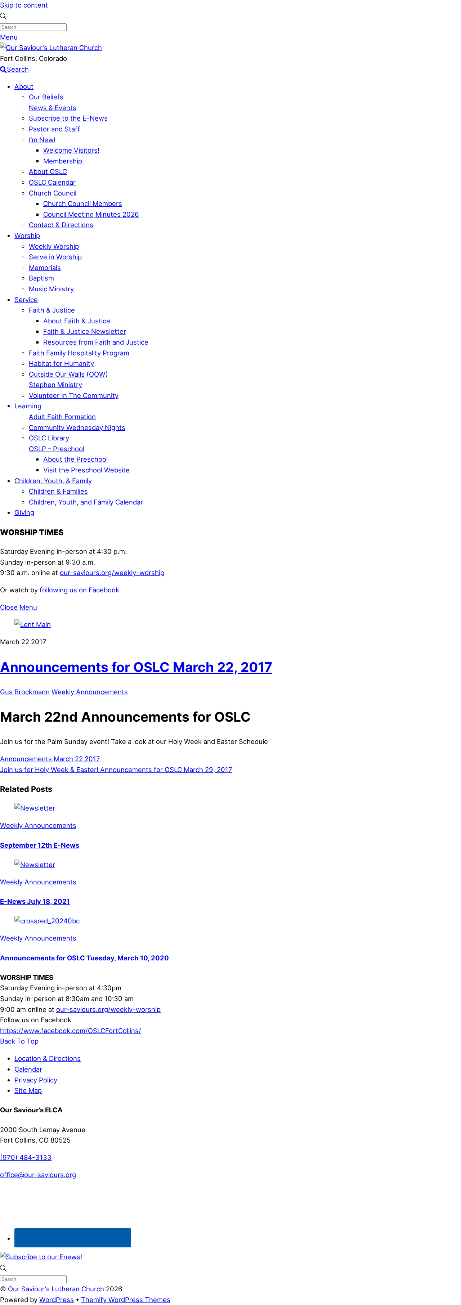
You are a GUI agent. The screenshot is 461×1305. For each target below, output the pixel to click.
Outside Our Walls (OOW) (68, 374)
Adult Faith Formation (62, 417)
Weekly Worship (54, 246)
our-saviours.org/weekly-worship (112, 573)
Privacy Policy (35, 1080)
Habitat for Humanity (61, 363)
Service (26, 300)
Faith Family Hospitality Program (79, 353)
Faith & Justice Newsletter (84, 331)
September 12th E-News (39, 845)
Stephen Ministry (55, 385)
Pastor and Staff (54, 129)
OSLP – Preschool (56, 449)
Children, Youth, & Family (53, 481)
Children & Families (58, 491)
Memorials (45, 268)
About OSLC (48, 171)
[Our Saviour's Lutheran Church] (51, 47)
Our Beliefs (46, 97)
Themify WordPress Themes (125, 1300)
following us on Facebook (79, 590)
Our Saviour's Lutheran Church (56, 1289)
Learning (27, 406)
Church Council (52, 193)
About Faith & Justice (76, 321)
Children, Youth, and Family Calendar (86, 502)
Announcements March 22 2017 (50, 759)
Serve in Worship (55, 257)
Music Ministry (51, 289)
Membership (62, 161)
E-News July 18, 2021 (35, 901)
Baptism (41, 278)
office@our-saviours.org (38, 1175)
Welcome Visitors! (71, 150)
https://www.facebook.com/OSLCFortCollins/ (70, 1031)
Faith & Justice (52, 310)
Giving (24, 512)
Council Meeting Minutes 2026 (91, 214)
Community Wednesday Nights (77, 427)
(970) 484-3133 (26, 1157)
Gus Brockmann (25, 692)
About (23, 86)
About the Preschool (75, 459)
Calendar (28, 1069)
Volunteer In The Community (73, 395)
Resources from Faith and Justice (95, 342)
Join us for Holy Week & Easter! (49, 769)
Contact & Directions (61, 225)
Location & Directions (47, 1058)
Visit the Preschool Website (86, 470)
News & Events (52, 108)
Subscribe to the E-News (68, 118)
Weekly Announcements (90, 692)
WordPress (56, 1300)
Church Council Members (82, 203)
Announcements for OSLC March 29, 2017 (165, 769)
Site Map (28, 1090)
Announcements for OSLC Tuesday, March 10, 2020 (84, 958)
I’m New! (42, 140)
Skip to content (24, 5)
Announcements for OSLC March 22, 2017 (136, 667)
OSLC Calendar (52, 182)
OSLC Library (49, 438)
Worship (27, 235)
